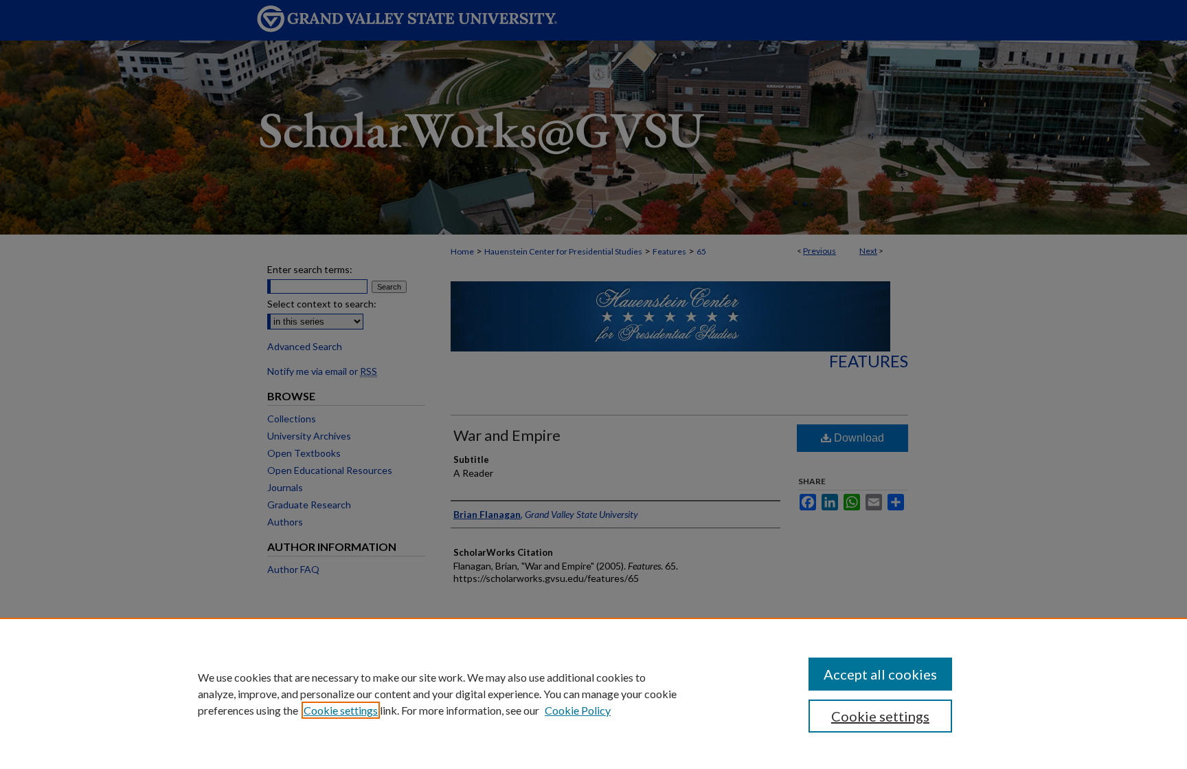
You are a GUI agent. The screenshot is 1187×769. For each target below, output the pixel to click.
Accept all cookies (880, 674)
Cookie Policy (578, 710)
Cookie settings (341, 710)
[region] (593, 693)
